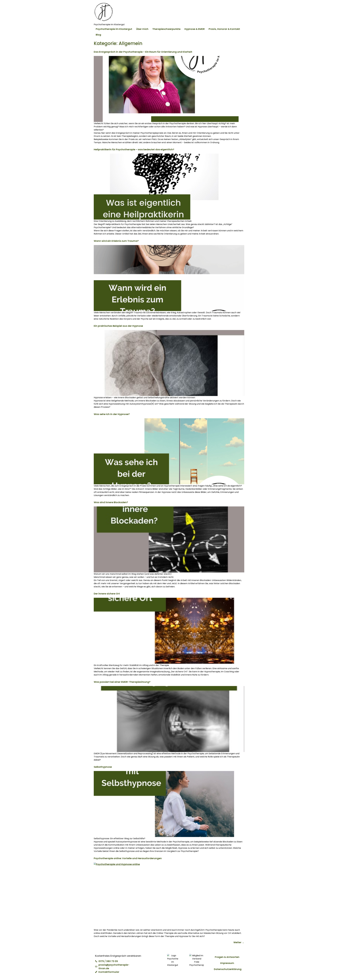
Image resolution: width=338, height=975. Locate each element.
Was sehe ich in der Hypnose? (112, 414)
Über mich (142, 29)
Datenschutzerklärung (227, 969)
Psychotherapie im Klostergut (114, 29)
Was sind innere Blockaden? (111, 502)
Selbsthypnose (103, 766)
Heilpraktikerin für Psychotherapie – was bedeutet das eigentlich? (134, 149)
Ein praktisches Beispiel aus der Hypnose (118, 326)
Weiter (238, 942)
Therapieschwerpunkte (166, 29)
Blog (98, 34)
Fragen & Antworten (227, 957)
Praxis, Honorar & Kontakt (224, 29)
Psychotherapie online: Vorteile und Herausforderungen (128, 858)
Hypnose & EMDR (194, 29)
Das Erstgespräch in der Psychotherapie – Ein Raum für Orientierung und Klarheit (143, 51)
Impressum (227, 963)
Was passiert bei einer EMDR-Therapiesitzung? (122, 682)
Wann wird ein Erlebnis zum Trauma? (116, 241)
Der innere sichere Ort (107, 593)
